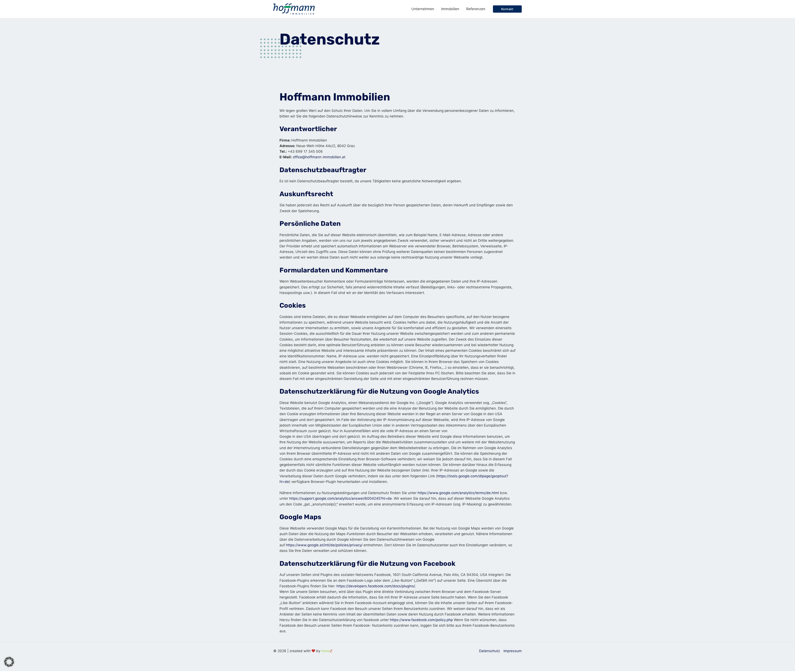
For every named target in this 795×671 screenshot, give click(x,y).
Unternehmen (422, 9)
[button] (507, 9)
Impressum (513, 651)
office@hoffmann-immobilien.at (319, 157)
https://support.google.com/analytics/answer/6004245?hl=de (340, 498)
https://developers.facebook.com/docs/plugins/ (375, 586)
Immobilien (450, 9)
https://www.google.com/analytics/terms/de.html (458, 493)
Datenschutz (489, 651)
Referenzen (475, 9)
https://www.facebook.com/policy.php (421, 620)
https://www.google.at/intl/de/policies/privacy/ (324, 545)
